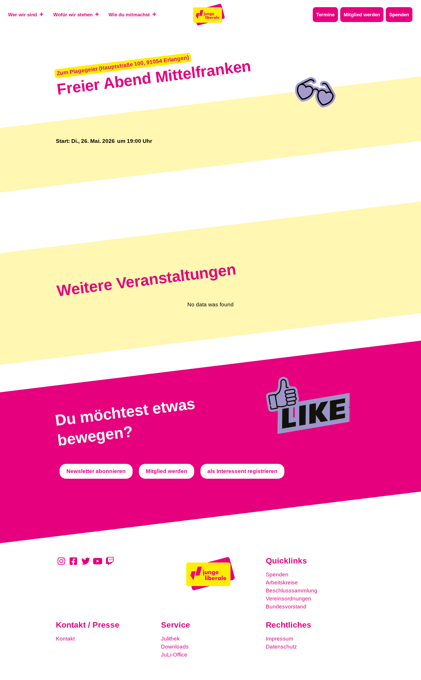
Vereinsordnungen (288, 599)
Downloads (175, 647)
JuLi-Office (174, 655)
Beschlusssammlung (291, 591)
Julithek (170, 639)
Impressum (279, 639)
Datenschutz (281, 647)
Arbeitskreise (282, 583)
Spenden (277, 574)
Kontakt (65, 639)
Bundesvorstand (286, 607)
